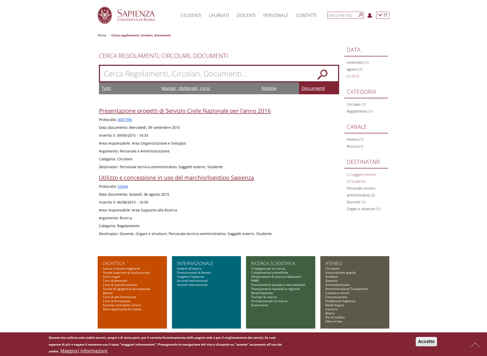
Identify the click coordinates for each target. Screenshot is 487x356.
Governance (259, 305)
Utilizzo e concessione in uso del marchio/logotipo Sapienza (176, 177)
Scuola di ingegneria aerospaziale (126, 289)
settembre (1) (358, 62)
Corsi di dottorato (115, 280)
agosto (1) (354, 69)
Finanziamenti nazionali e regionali (275, 289)
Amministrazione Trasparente (346, 289)
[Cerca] (360, 15)
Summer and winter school (122, 305)
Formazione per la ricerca (269, 301)
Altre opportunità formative (122, 309)
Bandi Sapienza (262, 293)
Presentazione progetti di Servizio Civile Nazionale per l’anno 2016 (185, 110)
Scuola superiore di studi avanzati (126, 272)
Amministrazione (337, 285)
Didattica (114, 263)
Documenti (313, 88)
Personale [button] (275, 15)
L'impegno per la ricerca (268, 268)
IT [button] (385, 15)
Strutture (331, 276)
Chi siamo (332, 268)
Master (108, 293)
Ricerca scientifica (273, 263)
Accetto (426, 341)
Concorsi (331, 309)
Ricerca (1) (355, 146)
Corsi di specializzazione (120, 285)
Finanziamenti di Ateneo (194, 272)
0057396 (125, 119)
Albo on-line (333, 321)
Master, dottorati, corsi (186, 88)
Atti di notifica (335, 317)
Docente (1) (356, 201)
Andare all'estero (189, 268)
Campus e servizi (337, 293)
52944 (123, 186)
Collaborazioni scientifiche (269, 272)
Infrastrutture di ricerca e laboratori (276, 276)
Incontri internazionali (192, 285)
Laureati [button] (219, 15)
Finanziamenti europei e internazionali (278, 285)
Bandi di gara (334, 305)
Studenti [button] (191, 15)
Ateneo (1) (355, 139)
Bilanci (330, 313)
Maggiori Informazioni (84, 351)
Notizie (269, 88)
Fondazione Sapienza (340, 301)
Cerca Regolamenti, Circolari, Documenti (163, 56)
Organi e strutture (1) (363, 208)
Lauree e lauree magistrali (121, 268)
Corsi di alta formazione (119, 297)
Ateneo (333, 263)
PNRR (255, 280)
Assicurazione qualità (340, 272)
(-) (349, 76)
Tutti (106, 88)
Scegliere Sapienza (190, 276)
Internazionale (195, 263)
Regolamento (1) (360, 111)
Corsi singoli (111, 276)
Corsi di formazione (116, 301)
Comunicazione (336, 297)
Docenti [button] (246, 15)
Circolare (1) (356, 104)
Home (102, 35)
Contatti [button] (306, 15)
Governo (331, 280)
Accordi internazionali (192, 280)
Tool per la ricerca (264, 297)
